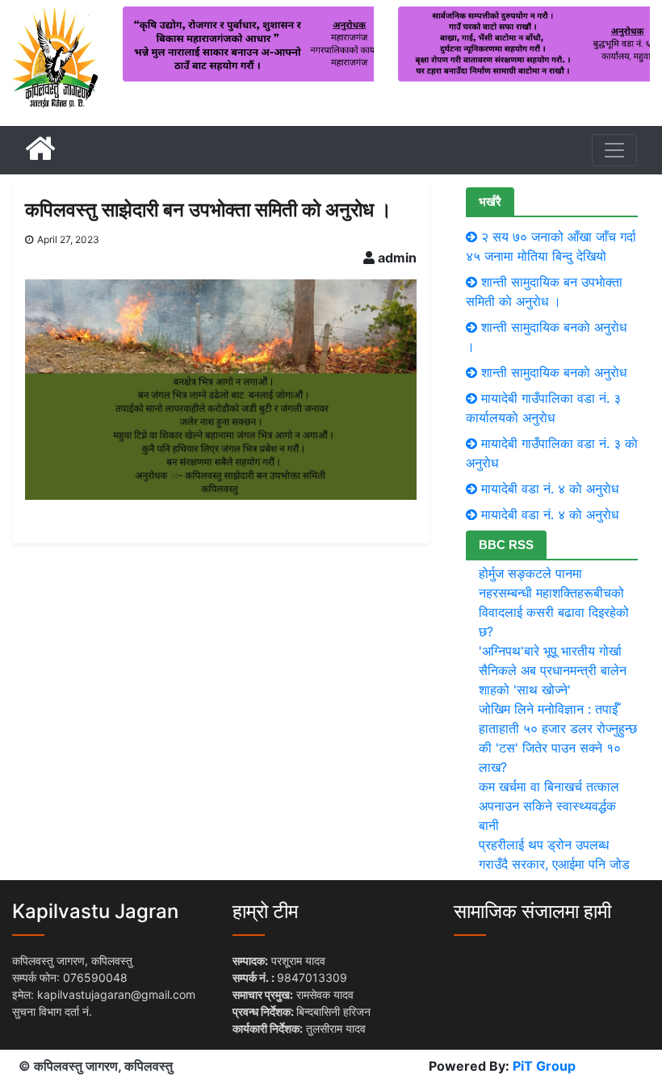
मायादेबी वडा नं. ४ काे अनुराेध (549, 488)
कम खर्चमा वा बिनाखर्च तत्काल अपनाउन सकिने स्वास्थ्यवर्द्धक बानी (549, 805)
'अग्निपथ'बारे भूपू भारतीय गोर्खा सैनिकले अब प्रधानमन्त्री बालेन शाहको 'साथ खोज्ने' (552, 670)
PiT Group (544, 1066)
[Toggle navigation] (614, 150)
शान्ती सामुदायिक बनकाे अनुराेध (553, 372)
